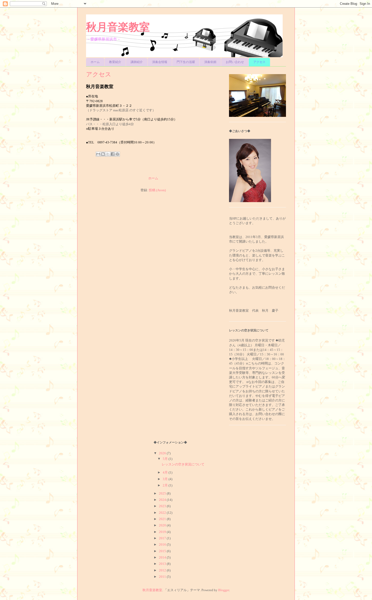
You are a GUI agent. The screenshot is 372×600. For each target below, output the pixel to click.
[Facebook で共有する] (112, 154)
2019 (163, 532)
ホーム (95, 62)
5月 (166, 459)
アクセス (259, 62)
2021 (163, 519)
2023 (163, 506)
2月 (166, 485)
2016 (163, 544)
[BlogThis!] (103, 154)
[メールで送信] (98, 154)
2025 (163, 493)
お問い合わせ (235, 62)
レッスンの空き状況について (183, 464)
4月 (166, 472)
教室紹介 (115, 62)
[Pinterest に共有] (117, 154)
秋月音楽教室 (118, 27)
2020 (163, 525)
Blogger (223, 590)
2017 (163, 538)
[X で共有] (107, 154)
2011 (163, 576)
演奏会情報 (159, 62)
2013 (163, 564)
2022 (163, 513)
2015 (163, 551)
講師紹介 (137, 62)
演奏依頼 (210, 62)
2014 (163, 557)
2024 (163, 500)
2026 (163, 453)
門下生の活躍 (186, 62)
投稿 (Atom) (157, 190)
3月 (166, 479)
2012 (163, 570)
